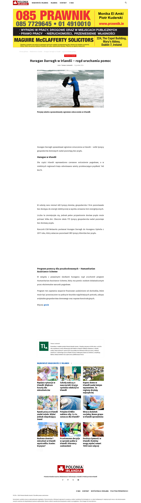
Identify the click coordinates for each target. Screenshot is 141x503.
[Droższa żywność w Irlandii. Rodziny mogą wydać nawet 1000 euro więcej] (93, 429)
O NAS (71, 3)
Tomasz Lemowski (66, 65)
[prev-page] (38, 450)
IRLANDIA (54, 3)
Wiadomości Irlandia (40, 3)
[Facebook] (63, 480)
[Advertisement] (70, 129)
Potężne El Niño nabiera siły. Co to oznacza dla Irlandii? (70, 414)
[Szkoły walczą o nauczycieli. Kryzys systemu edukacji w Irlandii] (70, 373)
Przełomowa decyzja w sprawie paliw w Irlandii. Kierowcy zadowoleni (70, 442)
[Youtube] (78, 480)
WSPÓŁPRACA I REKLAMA (99, 491)
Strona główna (23, 51)
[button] (125, 3)
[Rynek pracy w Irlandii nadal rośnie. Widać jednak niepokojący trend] (47, 403)
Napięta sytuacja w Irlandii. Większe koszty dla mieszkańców (46, 386)
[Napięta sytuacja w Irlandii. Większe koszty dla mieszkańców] (47, 373)
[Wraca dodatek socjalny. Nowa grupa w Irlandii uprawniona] (93, 403)
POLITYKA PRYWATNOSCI (119, 491)
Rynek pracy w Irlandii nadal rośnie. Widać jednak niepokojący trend (47, 415)
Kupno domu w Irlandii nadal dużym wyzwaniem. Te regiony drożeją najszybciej (92, 387)
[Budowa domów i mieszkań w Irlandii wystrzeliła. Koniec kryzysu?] (47, 429)
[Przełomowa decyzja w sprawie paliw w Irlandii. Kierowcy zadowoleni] (70, 429)
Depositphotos (92, 501)
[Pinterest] (68, 480)
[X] (73, 480)
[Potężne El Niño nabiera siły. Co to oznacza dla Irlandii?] (70, 403)
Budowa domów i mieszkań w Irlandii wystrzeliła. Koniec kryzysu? (46, 442)
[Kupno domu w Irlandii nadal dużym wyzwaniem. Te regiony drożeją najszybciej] (93, 373)
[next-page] (41, 450)
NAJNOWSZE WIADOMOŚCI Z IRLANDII (53, 363)
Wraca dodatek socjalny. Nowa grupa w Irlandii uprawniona (93, 414)
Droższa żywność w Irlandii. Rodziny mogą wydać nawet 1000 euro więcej (92, 442)
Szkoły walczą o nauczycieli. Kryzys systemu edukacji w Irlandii (69, 386)
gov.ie (46, 305)
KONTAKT (63, 3)
